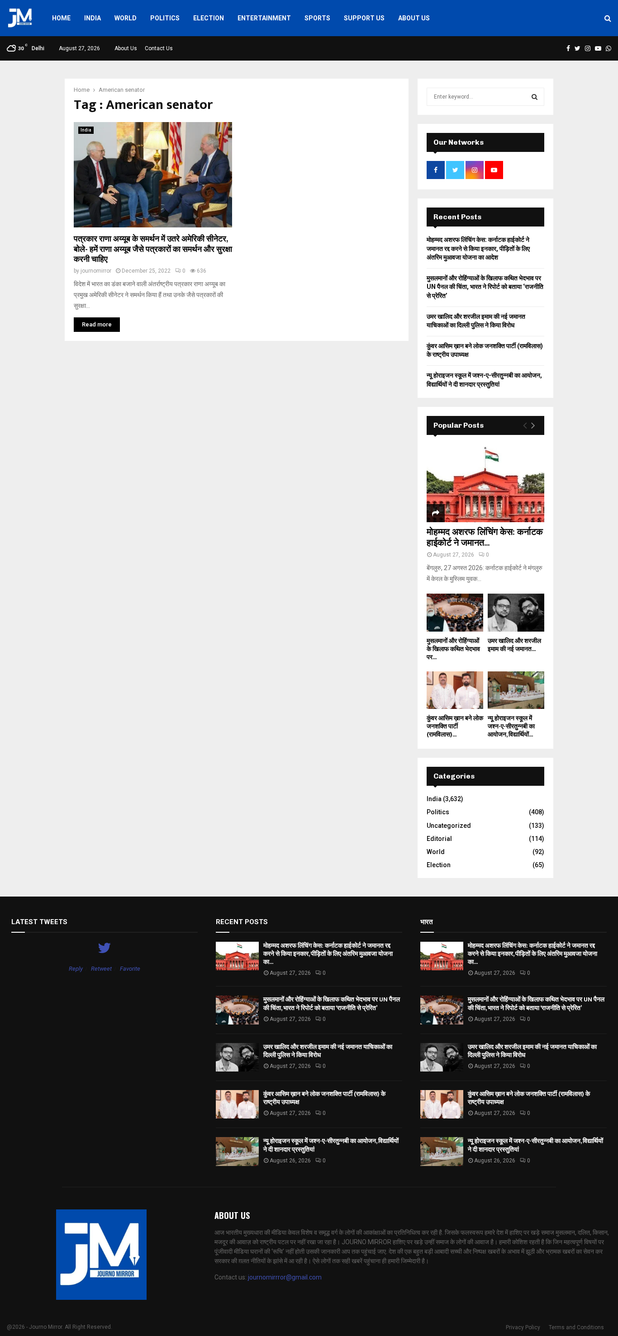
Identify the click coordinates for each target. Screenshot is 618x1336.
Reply (76, 968)
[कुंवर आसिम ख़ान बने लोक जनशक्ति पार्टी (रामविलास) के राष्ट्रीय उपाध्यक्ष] (455, 690)
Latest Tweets (39, 922)
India (92, 18)
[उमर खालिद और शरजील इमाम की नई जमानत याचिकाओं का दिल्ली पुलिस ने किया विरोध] (516, 612)
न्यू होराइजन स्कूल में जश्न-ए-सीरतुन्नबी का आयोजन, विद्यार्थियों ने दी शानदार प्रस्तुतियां (331, 1145)
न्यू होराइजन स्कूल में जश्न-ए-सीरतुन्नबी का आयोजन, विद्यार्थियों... (511, 726)
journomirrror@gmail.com (285, 1277)
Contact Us (159, 48)
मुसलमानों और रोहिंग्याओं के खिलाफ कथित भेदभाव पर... (453, 649)
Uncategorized (449, 825)
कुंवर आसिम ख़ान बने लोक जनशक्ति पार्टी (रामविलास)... (455, 726)
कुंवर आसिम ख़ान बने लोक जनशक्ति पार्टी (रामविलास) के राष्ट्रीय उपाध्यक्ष (324, 1098)
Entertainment (264, 18)
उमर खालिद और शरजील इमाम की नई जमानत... (514, 645)
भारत (426, 922)
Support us (364, 18)
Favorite (130, 968)
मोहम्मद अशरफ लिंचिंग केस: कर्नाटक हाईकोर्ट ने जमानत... (485, 537)
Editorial (439, 838)
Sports (317, 18)
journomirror (96, 271)
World (125, 18)
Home (61, 18)
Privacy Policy (523, 1327)
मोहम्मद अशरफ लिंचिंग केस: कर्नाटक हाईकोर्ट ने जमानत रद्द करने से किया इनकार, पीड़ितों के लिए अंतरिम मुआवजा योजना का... (328, 953)
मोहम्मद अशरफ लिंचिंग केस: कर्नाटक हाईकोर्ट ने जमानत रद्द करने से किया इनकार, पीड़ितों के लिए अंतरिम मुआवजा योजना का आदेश (478, 248)
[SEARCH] (534, 97)
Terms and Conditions (576, 1327)
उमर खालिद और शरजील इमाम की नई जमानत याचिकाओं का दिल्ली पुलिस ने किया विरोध (327, 1051)
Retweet (101, 968)
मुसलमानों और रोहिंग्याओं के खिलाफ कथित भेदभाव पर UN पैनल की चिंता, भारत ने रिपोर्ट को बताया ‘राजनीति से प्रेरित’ (485, 286)
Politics (165, 18)
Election (208, 18)
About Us (414, 18)
